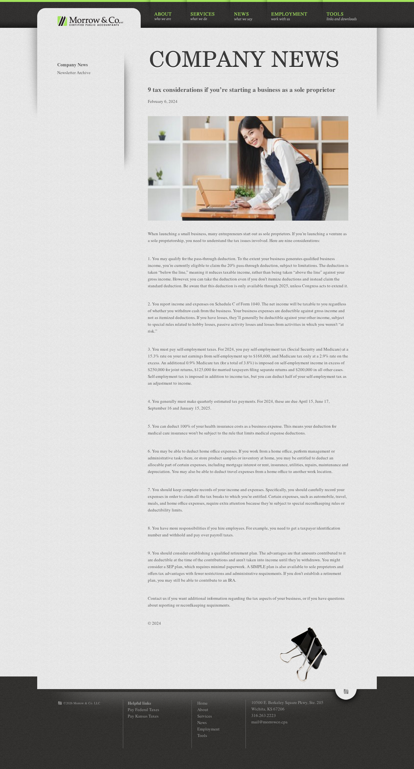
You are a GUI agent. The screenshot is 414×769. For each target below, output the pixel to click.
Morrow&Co (346, 698)
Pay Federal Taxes (143, 709)
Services (204, 716)
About (202, 709)
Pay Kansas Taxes (143, 716)
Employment (208, 729)
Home (202, 703)
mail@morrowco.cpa (269, 722)
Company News (72, 64)
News (202, 722)
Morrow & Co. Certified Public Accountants (89, 21)
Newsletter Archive (74, 72)
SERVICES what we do (203, 16)
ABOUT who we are (163, 16)
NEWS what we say (243, 16)
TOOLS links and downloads (341, 16)
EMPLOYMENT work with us (289, 16)
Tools (202, 735)
